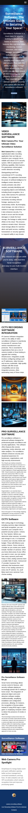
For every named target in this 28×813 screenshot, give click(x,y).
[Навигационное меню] (25, 2)
